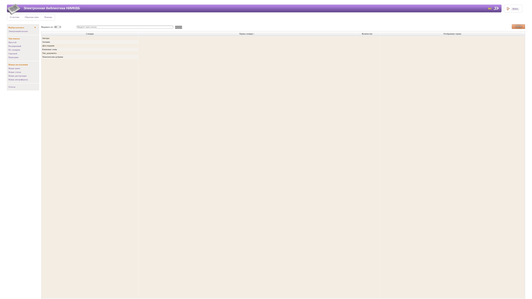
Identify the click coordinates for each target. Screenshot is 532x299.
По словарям (14, 50)
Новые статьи (14, 72)
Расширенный (14, 46)
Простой (12, 42)
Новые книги (14, 68)
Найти (518, 26)
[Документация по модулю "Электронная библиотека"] (496, 8)
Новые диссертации (17, 76)
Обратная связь (32, 17)
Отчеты (11, 87)
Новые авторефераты (18, 79)
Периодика (13, 57)
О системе (14, 17)
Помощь (48, 17)
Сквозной (12, 53)
